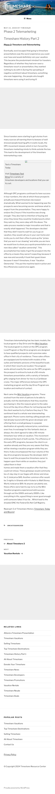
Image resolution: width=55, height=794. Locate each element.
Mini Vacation (41, 343)
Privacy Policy (10, 754)
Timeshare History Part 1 (15, 654)
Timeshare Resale (12, 691)
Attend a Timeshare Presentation (19, 633)
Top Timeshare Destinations (16, 649)
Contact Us (9, 744)
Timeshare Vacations (13, 638)
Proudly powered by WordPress (17, 788)
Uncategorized (15, 525)
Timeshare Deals (11, 696)
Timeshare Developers (14, 675)
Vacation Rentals (11, 685)
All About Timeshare (13, 659)
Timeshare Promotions (14, 680)
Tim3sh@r (26, 28)
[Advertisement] (27, 108)
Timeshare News (11, 670)
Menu (28, 18)
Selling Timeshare (12, 643)
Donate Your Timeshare (14, 664)
